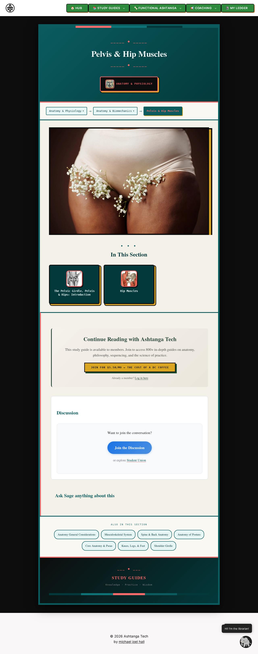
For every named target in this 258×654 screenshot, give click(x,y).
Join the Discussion (130, 447)
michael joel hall (132, 642)
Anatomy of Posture (189, 534)
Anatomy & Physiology (66, 110)
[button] (246, 642)
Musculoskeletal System (118, 534)
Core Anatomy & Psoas (98, 546)
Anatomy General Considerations (76, 534)
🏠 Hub (76, 8)
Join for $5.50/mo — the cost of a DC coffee (130, 367)
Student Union (136, 460)
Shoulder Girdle (163, 546)
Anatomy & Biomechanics (115, 110)
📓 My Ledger (237, 8)
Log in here (141, 378)
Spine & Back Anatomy (154, 534)
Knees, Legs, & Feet (133, 546)
